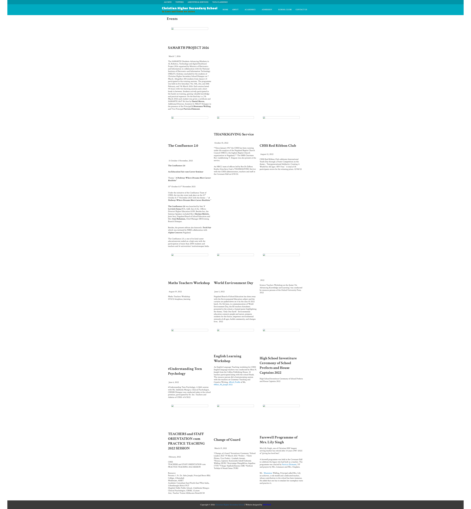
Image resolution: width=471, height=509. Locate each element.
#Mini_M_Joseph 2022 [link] (223, 384)
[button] (239, 10)
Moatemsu (267, 473)
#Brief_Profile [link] (234, 382)
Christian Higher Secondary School (189, 8)
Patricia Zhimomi (289, 464)
